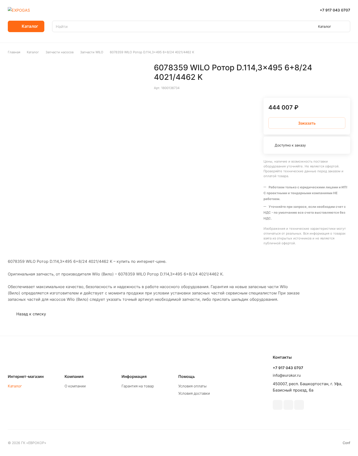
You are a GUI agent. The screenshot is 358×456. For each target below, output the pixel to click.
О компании (75, 386)
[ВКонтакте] (278, 405)
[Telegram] (288, 405)
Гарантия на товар (138, 386)
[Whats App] (299, 405)
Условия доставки (194, 393)
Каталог (15, 386)
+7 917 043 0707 (335, 10)
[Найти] (344, 26)
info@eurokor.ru (287, 375)
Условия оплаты (192, 386)
